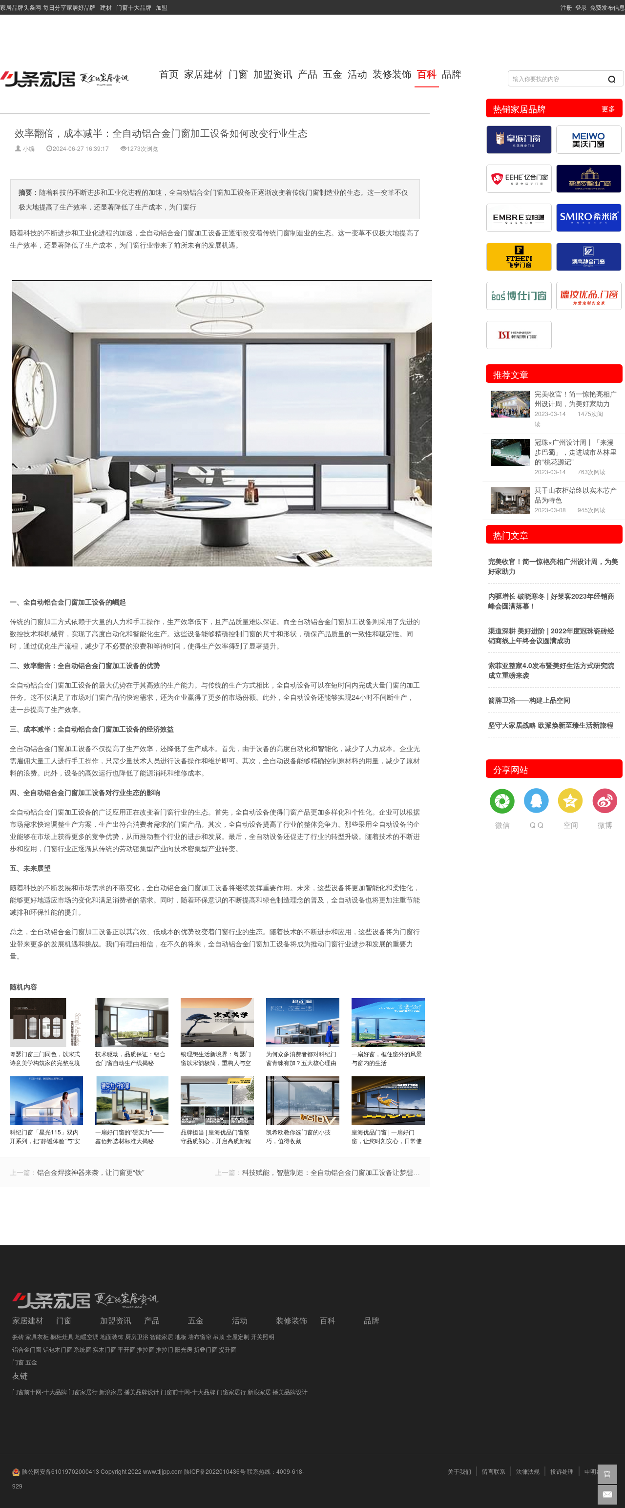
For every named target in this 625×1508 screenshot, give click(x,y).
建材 (105, 7)
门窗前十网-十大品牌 (39, 1391)
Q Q (536, 824)
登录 (579, 7)
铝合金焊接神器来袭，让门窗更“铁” (91, 1172)
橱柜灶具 (62, 1336)
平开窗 (126, 1349)
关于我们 (459, 1471)
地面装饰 (112, 1336)
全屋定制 (238, 1336)
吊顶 (219, 1336)
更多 (608, 108)
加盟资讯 (272, 73)
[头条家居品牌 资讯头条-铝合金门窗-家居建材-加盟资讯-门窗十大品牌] (66, 75)
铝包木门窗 (57, 1349)
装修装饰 (392, 73)
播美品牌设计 (141, 1391)
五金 (332, 73)
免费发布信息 (606, 7)
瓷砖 (18, 1336)
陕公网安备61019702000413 (60, 1471)
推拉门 (164, 1349)
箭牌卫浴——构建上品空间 (529, 700)
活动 (357, 73)
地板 (181, 1336)
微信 (502, 824)
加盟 (160, 7)
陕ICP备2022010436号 (215, 1471)
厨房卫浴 (136, 1336)
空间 (570, 824)
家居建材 (203, 73)
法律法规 (528, 1471)
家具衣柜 (37, 1336)
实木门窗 (104, 1349)
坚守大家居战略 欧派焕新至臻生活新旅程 (550, 725)
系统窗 (82, 1349)
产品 (307, 73)
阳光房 (183, 1349)
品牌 (451, 73)
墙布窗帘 (199, 1336)
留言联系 (493, 1471)
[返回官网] (607, 1474)
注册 (565, 7)
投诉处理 (562, 1471)
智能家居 (161, 1336)
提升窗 (227, 1349)
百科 (427, 73)
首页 (169, 73)
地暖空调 (87, 1336)
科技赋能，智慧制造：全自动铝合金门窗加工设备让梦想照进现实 (341, 1172)
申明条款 (596, 1471)
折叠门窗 (205, 1349)
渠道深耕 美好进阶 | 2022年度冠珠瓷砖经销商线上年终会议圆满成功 (551, 635)
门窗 (238, 73)
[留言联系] (607, 1495)
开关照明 (262, 1336)
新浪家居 (111, 1391)
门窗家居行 (83, 1391)
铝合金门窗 (27, 1349)
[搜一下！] (612, 79)
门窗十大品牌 (133, 7)
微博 (605, 824)
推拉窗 (145, 1349)
